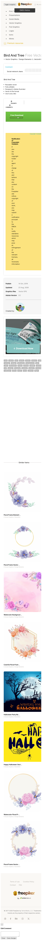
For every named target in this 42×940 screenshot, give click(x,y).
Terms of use (15, 882)
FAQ (20, 885)
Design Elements (25, 59)
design (14, 363)
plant (6, 365)
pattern (30, 371)
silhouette (21, 363)
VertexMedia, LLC (27, 911)
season (39, 365)
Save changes (11, 938)
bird (16, 360)
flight (36, 371)
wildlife (32, 365)
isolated (24, 368)
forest (20, 365)
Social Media (14, 19)
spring (22, 360)
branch (34, 360)
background (30, 363)
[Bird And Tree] (26, 70)
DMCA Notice (25, 10)
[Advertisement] (21, 398)
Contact (13, 885)
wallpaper (7, 371)
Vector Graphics (15, 23)
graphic (31, 368)
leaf (39, 360)
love (25, 371)
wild (37, 363)
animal (26, 365)
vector (28, 360)
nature (11, 360)
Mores (11, 39)
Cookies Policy (28, 882)
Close (3, 938)
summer (6, 363)
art (5, 368)
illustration (13, 365)
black (19, 371)
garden (10, 368)
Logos (11, 31)
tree (5, 360)
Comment (9, 67)
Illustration (17, 517)
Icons (11, 35)
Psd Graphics (14, 27)
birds (14, 371)
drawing (17, 368)
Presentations (14, 15)
